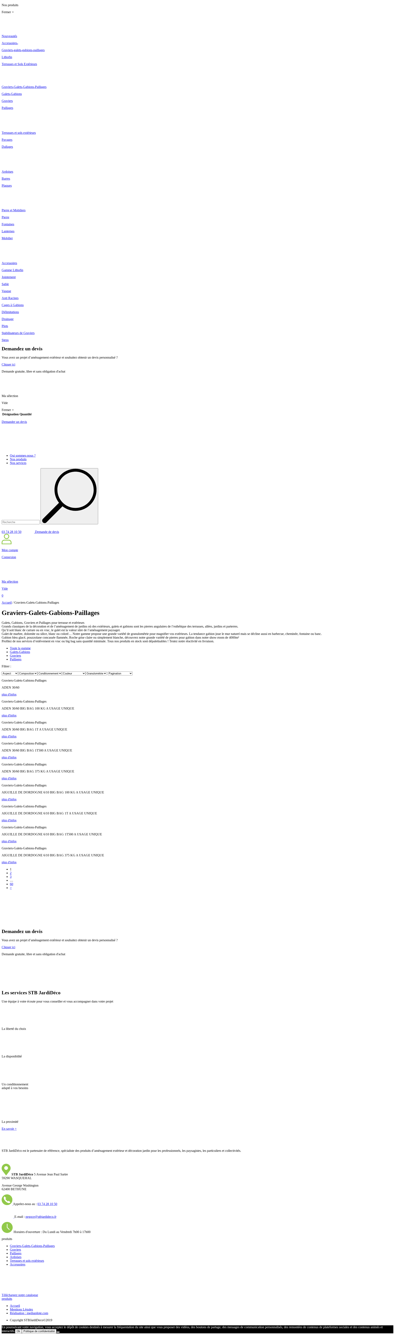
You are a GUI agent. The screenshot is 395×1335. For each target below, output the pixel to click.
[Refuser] (58, 1332)
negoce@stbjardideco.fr (41, 1216)
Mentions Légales (21, 1309)
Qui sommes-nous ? (23, 455)
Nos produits (18, 459)
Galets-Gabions (20, 652)
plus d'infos (9, 694)
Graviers (15, 655)
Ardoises (15, 1257)
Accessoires (17, 1264)
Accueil (7, 602)
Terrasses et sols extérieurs (27, 1260)
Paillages (15, 659)
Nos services (18, 463)
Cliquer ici (8, 364)
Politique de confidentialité (39, 1331)
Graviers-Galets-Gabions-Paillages (32, 1246)
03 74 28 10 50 (11, 532)
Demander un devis (14, 422)
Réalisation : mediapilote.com (29, 1313)
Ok (18, 1331)
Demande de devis (46, 532)
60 (11, 884)
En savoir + (9, 1128)
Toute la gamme (20, 648)
